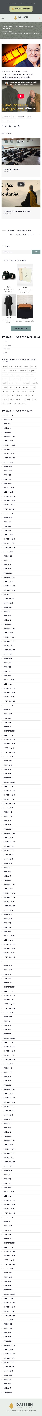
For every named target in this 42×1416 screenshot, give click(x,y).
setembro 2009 (9, 1264)
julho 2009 (8, 1273)
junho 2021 (8, 663)
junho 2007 (8, 1379)
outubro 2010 (9, 1209)
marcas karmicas (8, 121)
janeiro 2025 (8, 492)
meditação (34, 383)
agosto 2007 (8, 1371)
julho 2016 (8, 914)
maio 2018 (7, 820)
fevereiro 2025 (9, 488)
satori (12, 399)
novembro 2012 (9, 1102)
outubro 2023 (9, 543)
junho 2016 (8, 919)
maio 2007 (7, 1384)
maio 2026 (7, 424)
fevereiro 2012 (9, 1140)
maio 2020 (7, 718)
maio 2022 (7, 616)
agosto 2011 (8, 1166)
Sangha (5, 399)
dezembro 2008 (9, 1303)
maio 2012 (7, 1128)
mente (5, 387)
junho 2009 (8, 1277)
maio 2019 (7, 769)
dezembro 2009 (9, 1251)
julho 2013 (8, 1068)
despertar (32, 371)
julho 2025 (8, 466)
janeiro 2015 (8, 991)
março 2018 (8, 829)
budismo (18, 366)
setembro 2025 (9, 458)
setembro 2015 (9, 957)
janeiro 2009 (8, 1298)
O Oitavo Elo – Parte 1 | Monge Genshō (22, 235)
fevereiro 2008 (9, 1345)
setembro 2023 (9, 547)
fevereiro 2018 (9, 833)
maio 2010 (7, 1230)
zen (15, 403)
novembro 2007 (9, 1358)
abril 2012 (7, 1132)
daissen (25, 71)
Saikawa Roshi (22, 395)
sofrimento (27, 399)
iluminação (33, 379)
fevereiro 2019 (9, 782)
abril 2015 (7, 978)
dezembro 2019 (9, 739)
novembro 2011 (9, 1153)
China (4, 371)
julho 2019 (8, 761)
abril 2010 (7, 1234)
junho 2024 (8, 522)
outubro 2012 (9, 1106)
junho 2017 (8, 867)
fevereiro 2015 (9, 987)
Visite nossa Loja (21, 328)
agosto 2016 (8, 910)
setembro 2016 (9, 906)
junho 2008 (8, 1328)
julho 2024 (8, 517)
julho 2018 (8, 812)
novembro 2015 (9, 948)
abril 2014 (7, 1029)
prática (24, 391)
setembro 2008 (9, 1315)
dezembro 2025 (9, 445)
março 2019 (8, 778)
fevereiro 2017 (9, 884)
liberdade (26, 383)
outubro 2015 (9, 953)
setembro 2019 (9, 752)
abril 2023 (7, 569)
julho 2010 (8, 1221)
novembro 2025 (9, 449)
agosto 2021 (8, 654)
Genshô (24, 379)
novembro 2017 (9, 846)
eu (22, 375)
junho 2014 (8, 1021)
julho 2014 (8, 1017)
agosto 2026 (8, 415)
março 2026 (8, 432)
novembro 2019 (9, 744)
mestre (11, 387)
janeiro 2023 (8, 581)
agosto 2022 (8, 603)
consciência (6, 117)
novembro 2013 (9, 1051)
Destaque (7, 345)
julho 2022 (8, 607)
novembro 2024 (9, 500)
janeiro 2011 (8, 1196)
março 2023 (8, 573)
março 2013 (8, 1085)
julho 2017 (8, 863)
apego (5, 366)
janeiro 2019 (8, 786)
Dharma (5, 375)
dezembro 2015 (9, 944)
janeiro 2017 (8, 889)
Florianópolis (15, 379)
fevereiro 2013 (9, 1089)
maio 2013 (7, 1076)
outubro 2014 (9, 1004)
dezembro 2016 (9, 893)
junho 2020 (8, 714)
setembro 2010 (9, 1213)
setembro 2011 (9, 1162)
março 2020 (8, 727)
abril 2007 (7, 1388)
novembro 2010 (9, 1204)
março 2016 (8, 931)
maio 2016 (7, 923)
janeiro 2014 (8, 1042)
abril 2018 (7, 825)
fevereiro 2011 (9, 1192)
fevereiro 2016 (9, 936)
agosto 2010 (8, 1217)
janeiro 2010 (8, 1247)
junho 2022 (8, 611)
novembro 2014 (9, 1000)
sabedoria (11, 395)
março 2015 (8, 983)
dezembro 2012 (9, 1098)
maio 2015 (7, 974)
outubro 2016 (9, 901)
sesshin (18, 399)
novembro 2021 (9, 641)
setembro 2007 (9, 1367)
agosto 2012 (8, 1115)
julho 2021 (8, 658)
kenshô (18, 383)
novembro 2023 (9, 539)
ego (14, 117)
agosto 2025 (8, 462)
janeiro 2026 (8, 441)
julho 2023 (8, 556)
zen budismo (23, 403)
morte (33, 387)
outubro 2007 (9, 1362)
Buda (10, 366)
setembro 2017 (9, 855)
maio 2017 (7, 872)
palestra (5, 391)
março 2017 (8, 880)
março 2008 (8, 1341)
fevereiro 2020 (9, 731)
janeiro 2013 (8, 1093)
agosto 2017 (8, 859)
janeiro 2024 (8, 535)
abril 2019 (7, 773)
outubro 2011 (9, 1157)
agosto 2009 (8, 1268)
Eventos (7, 349)
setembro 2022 (9, 599)
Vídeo (15, 71)
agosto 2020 (8, 705)
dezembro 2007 (9, 1354)
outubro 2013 (9, 1055)
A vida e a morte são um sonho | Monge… (17, 211)
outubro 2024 (9, 505)
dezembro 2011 (9, 1149)
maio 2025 (7, 475)
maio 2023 (7, 564)
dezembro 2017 (9, 842)
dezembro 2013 (9, 1047)
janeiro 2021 (8, 684)
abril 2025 (7, 479)
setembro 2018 (9, 803)
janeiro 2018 (8, 837)
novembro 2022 (9, 590)
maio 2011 (7, 1179)
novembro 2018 (9, 795)
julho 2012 (8, 1119)
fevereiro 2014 (9, 1038)
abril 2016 (7, 927)
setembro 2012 (9, 1111)
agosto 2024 (8, 513)
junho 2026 (8, 419)
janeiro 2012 (8, 1145)
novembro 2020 (9, 692)
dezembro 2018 (9, 791)
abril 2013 (7, 1081)
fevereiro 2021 (9, 680)
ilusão (5, 383)
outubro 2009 (9, 1260)
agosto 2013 (8, 1064)
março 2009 (8, 1290)
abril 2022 (7, 620)
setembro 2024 (9, 509)
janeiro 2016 (8, 940)
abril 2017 (7, 876)
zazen (9, 403)
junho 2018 (8, 816)
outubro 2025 (9, 453)
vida (4, 403)
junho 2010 (8, 1226)
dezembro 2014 (9, 995)
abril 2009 (7, 1285)
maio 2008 (7, 1332)
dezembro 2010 (9, 1200)
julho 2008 (8, 1324)
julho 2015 (8, 965)
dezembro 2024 (9, 496)
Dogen (12, 375)
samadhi (32, 395)
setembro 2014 (9, 1008)
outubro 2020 (9, 697)
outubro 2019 (9, 748)
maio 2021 (7, 667)
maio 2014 (7, 1025)
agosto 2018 (8, 808)
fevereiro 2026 (9, 436)
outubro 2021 (9, 645)
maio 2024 (7, 526)
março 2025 (8, 483)
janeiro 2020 (8, 735)
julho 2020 (8, 709)
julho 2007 (8, 1375)
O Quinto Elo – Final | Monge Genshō (19, 230)
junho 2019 (8, 765)
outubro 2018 (9, 799)
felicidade (6, 379)
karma (29, 117)
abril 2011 (7, 1183)
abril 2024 (7, 530)
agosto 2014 (8, 1012)
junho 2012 (8, 1123)
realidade (31, 391)
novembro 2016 (9, 897)
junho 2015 (8, 970)
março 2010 (8, 1239)
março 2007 (8, 1392)
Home (4, 31)
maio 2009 (7, 1281)
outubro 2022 (9, 594)
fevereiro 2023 (9, 577)
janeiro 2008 (8, 1349)
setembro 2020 (9, 701)
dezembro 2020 (9, 688)
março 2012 (8, 1136)
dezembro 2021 (9, 637)
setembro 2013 (9, 1059)
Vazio (35, 399)
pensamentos (14, 391)
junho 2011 (8, 1175)
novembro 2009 (9, 1256)
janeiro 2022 (8, 633)
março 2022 (8, 624)
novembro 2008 (9, 1307)
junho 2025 (8, 471)
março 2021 (8, 675)
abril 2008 (7, 1337)
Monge (18, 387)
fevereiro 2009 (9, 1294)
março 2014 (8, 1034)
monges (25, 387)
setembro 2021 (9, 650)
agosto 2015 (8, 961)
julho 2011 (8, 1170)
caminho (26, 366)
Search (36, 252)
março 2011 (8, 1187)
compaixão (12, 371)
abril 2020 (7, 722)
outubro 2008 (9, 1311)
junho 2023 (8, 560)
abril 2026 (7, 428)
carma (33, 366)
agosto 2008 (8, 1320)
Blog (9, 31)
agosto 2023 (8, 552)
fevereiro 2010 (9, 1243)
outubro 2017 (9, 850)
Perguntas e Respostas (11, 169)
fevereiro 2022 (9, 628)
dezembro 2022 (9, 586)
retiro (4, 395)
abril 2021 (7, 671)
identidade (21, 117)
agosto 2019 (8, 756)
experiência (29, 375)
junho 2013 (8, 1072)
